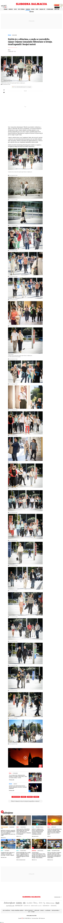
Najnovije (11, 9)
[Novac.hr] (19, 905)
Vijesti (15, 9)
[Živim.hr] (35, 903)
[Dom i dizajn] (57, 903)
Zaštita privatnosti (29, 910)
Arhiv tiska (56, 9)
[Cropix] (26, 905)
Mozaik (32, 9)
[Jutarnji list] (9, 903)
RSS (29, 911)
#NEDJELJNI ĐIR (16, 796)
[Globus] (30, 903)
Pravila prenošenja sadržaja (17, 910)
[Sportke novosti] (24, 903)
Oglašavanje (47, 910)
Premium (5, 9)
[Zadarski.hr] (46, 905)
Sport (37, 9)
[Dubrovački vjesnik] (36, 905)
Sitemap (33, 911)
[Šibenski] (53, 905)
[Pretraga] (61, 7)
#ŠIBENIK (36, 796)
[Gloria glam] (44, 903)
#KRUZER (30, 796)
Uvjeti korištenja (6, 910)
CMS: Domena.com (42, 918)
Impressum (37, 910)
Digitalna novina (55, 910)
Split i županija (21, 9)
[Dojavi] (4, 6)
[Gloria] (40, 903)
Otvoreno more (50, 9)
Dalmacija (28, 9)
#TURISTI (23, 796)
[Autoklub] (10, 905)
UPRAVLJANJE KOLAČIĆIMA (31, 915)
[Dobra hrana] (50, 903)
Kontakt (42, 910)
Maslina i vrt (42, 9)
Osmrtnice (31, 11)
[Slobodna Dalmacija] (31, 4)
